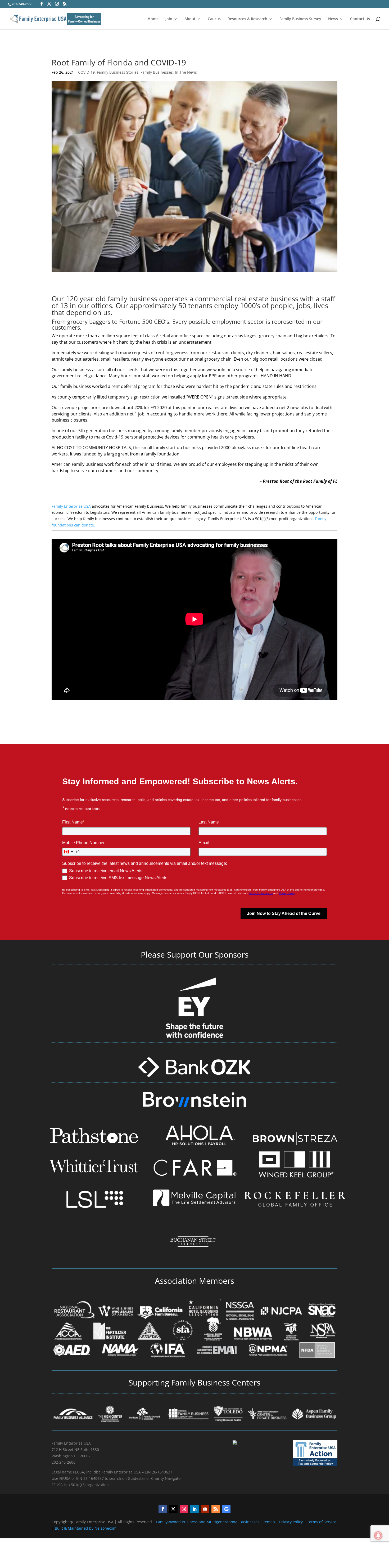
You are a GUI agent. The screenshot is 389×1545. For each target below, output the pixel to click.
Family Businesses (157, 72)
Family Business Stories (117, 72)
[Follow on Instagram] (184, 1509)
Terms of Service (321, 1521)
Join (168, 19)
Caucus (214, 19)
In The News (186, 72)
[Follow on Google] (226, 1509)
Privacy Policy (291, 1521)
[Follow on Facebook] (163, 1509)
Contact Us (360, 19)
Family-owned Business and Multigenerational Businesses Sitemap (215, 1521)
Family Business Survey (300, 19)
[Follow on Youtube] (205, 1509)
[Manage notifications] (378, 1535)
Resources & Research (247, 19)
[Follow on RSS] (215, 1509)
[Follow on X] (173, 1509)
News (333, 19)
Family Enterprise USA (71, 506)
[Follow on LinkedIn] (194, 1509)
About (190, 19)
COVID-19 (86, 72)
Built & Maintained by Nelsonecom (85, 1528)
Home (153, 19)
